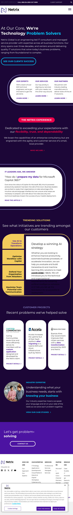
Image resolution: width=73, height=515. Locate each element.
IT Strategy (35, 466)
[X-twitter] (8, 470)
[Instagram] (5, 470)
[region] (35, 497)
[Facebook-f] (12, 470)
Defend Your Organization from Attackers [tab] (14, 274)
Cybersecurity (36, 482)
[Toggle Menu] (69, 9)
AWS (57, 473)
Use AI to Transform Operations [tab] (16, 243)
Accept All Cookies (59, 508)
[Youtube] (15, 470)
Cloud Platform (37, 473)
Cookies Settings (13, 508)
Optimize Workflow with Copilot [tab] (14, 258)
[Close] (65, 485)
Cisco (57, 475)
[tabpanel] (47, 257)
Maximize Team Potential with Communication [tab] (14, 289)
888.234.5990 (26, 2)
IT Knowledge (67, 475)
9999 (36, 2)
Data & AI (35, 475)
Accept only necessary (44, 508)
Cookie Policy (16, 503)
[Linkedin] (2, 470)
